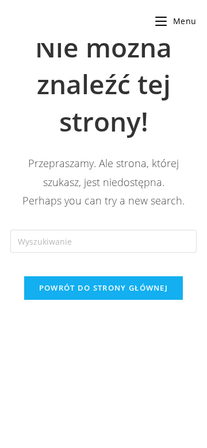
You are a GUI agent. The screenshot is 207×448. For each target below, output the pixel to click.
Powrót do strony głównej (103, 288)
